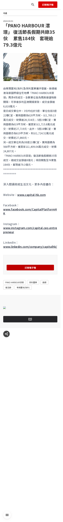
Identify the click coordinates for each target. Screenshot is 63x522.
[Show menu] (6, 334)
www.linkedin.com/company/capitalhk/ (30, 247)
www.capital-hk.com (31, 195)
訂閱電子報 (47, 4)
